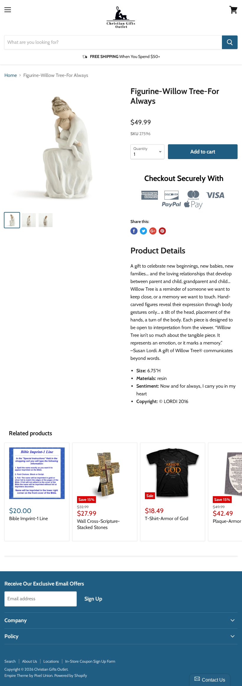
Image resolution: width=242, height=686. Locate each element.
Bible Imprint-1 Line (28, 518)
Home (10, 75)
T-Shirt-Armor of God (166, 518)
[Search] (230, 42)
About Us (29, 661)
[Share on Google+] (152, 230)
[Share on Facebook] (134, 230)
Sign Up (93, 599)
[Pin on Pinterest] (162, 230)
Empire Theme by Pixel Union (28, 675)
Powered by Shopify (70, 675)
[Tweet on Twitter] (143, 230)
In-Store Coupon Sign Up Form (90, 661)
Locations (51, 661)
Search (10, 661)
